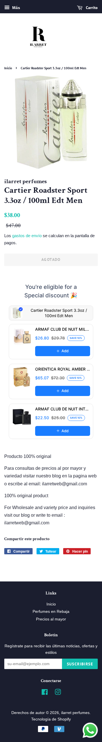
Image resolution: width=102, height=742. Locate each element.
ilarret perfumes (75, 713)
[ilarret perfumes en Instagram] (58, 693)
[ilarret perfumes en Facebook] (44, 693)
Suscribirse (80, 664)
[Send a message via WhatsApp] (90, 730)
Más (15, 7)
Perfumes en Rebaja (51, 611)
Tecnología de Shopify (51, 719)
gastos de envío (27, 235)
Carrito (91, 7)
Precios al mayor (51, 619)
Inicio (8, 68)
